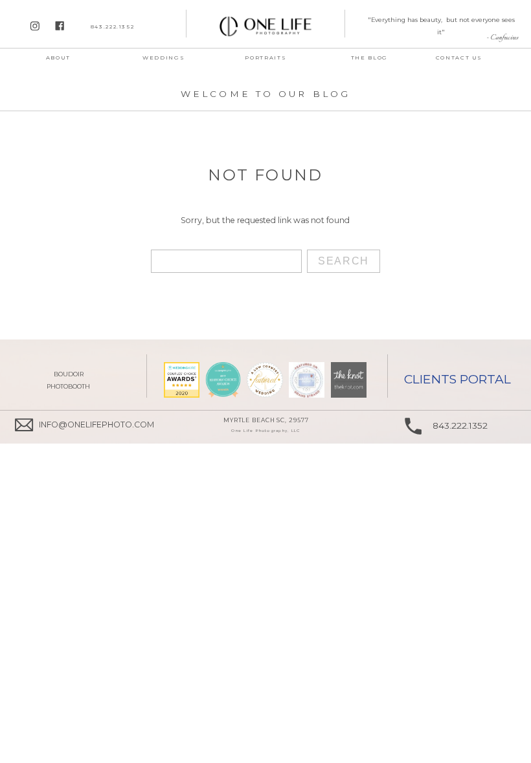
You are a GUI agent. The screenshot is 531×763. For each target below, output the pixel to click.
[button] (266, 57)
